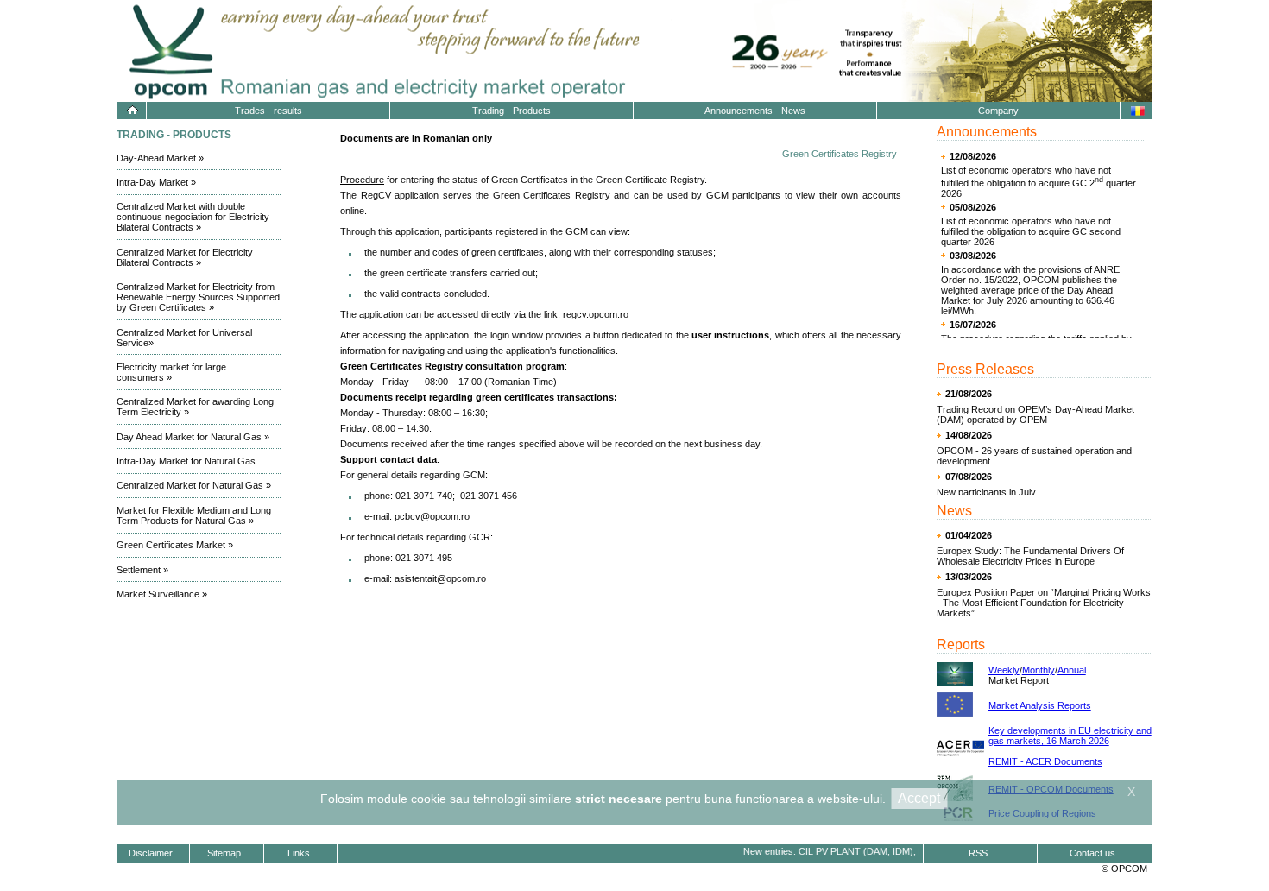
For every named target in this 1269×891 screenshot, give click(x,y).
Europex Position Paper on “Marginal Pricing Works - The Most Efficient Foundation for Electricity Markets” (1044, 602)
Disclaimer (151, 853)
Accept (919, 798)
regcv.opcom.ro (595, 314)
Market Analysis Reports (1039, 705)
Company (998, 110)
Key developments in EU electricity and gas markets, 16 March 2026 (1070, 735)
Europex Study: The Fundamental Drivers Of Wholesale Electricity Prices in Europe (1030, 556)
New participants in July (986, 492)
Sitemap (224, 853)
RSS (978, 853)
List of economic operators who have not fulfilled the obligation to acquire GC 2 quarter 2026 (1038, 182)
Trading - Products (511, 110)
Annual (1072, 670)
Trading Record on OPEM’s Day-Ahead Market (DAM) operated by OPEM (1035, 414)
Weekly (1004, 670)
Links (298, 853)
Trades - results (268, 110)
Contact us (1092, 853)
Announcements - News (754, 110)
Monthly (1038, 670)
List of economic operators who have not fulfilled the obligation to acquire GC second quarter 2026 (1031, 231)
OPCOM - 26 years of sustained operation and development (1034, 456)
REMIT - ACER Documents (1045, 761)
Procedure (362, 179)
